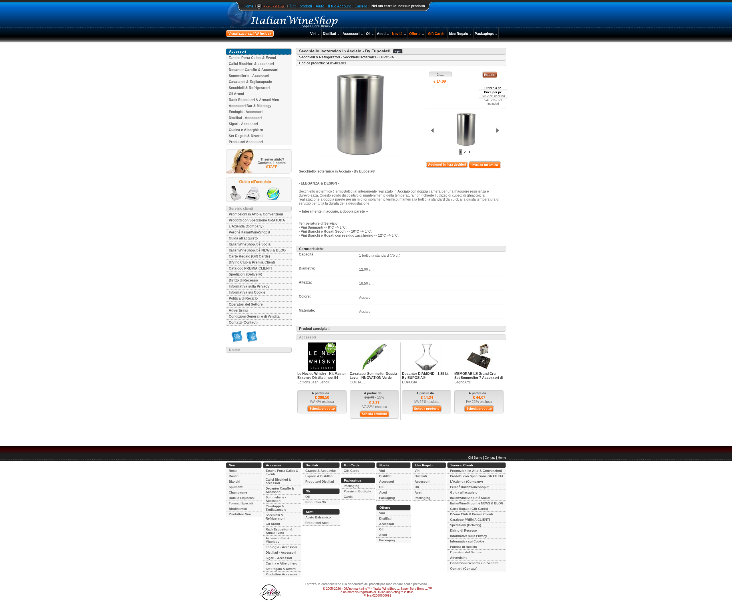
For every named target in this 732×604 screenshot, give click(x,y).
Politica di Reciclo (243, 298)
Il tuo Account (339, 6)
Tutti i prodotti (300, 6)
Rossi (233, 470)
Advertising (238, 310)
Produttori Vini (240, 514)
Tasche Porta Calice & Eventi (252, 58)
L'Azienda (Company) (246, 226)
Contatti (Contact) (243, 322)
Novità (397, 34)
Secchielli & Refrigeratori (249, 88)
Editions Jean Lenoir (313, 382)
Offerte (415, 34)
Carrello (361, 6)
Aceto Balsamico (318, 517)
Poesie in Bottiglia (357, 491)
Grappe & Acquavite (320, 470)
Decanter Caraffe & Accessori (253, 70)
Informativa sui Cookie (247, 292)
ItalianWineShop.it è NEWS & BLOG (257, 250)
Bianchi (234, 481)
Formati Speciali (241, 503)
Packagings (484, 34)
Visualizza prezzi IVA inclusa (249, 33)
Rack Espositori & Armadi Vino (254, 100)
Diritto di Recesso (243, 280)
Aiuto (320, 6)
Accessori (351, 34)
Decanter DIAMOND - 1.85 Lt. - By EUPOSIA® (426, 376)
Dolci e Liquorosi (241, 498)
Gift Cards (436, 34)
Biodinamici (238, 508)
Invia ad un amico (485, 165)
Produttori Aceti (317, 522)
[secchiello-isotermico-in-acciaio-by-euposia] (464, 129)
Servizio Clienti (461, 465)
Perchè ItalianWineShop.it (249, 232)
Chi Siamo (475, 457)
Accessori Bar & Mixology (250, 106)
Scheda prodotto (322, 408)
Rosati (233, 476)
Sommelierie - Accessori (249, 76)
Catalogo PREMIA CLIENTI (250, 268)
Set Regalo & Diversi (245, 136)
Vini (313, 34)
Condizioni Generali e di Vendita (254, 316)
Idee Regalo (458, 34)
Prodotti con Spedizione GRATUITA (257, 220)
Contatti (490, 457)
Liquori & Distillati (319, 476)
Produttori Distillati (319, 481)
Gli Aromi (236, 94)
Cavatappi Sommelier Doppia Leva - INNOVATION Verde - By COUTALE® (373, 378)
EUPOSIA (386, 57)
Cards (348, 496)
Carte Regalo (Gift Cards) (249, 256)
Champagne (238, 492)
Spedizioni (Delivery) (245, 274)
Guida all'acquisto (243, 238)
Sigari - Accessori (243, 124)
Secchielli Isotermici (359, 57)
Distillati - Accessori (245, 118)
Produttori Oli (315, 502)
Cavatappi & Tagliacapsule (250, 82)
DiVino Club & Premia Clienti (252, 262)
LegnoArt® (462, 382)
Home (248, 6)
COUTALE (358, 382)
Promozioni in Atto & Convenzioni (256, 214)
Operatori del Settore (246, 304)
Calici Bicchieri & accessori (251, 64)
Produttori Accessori (246, 142)
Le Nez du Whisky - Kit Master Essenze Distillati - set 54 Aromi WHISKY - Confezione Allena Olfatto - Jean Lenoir (321, 380)
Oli (368, 34)
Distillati (329, 34)
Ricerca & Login (274, 6)
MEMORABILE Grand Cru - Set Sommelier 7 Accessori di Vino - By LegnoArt (478, 378)
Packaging (351, 486)
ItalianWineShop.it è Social (250, 244)
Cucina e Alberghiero (246, 130)
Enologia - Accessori (245, 112)
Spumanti (236, 487)
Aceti (381, 34)
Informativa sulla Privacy (249, 286)
